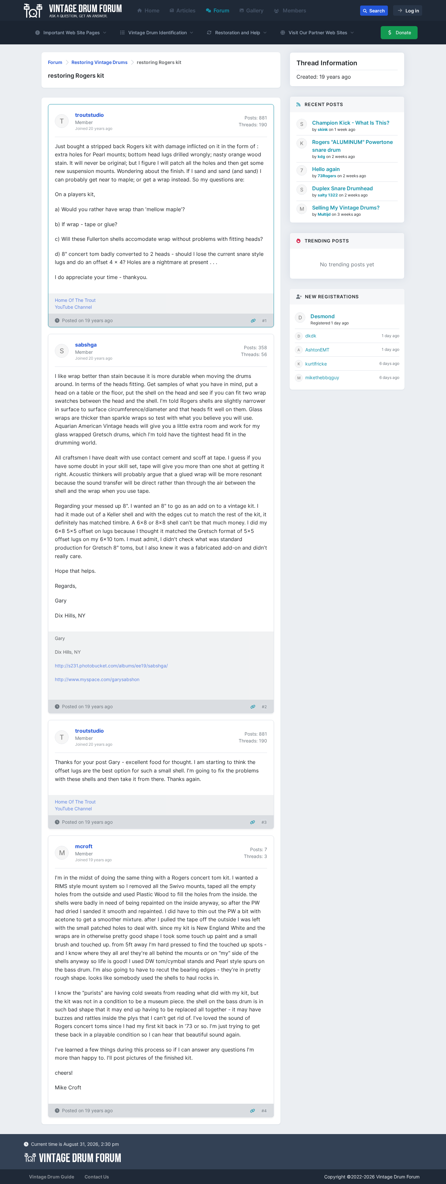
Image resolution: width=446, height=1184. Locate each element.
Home (152, 10)
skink (323, 129)
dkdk (310, 335)
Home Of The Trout (75, 300)
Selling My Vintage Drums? (346, 207)
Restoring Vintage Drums (100, 62)
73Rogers (327, 175)
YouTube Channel (73, 307)
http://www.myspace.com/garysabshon (97, 679)
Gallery (254, 10)
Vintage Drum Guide (51, 1176)
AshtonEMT (317, 349)
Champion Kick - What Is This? (351, 122)
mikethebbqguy (322, 377)
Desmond (323, 316)
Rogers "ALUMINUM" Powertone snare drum (352, 146)
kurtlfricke (316, 363)
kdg (322, 156)
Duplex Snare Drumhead (342, 188)
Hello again (326, 169)
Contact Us (97, 1176)
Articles (186, 10)
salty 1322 (328, 195)
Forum (221, 10)
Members (293, 10)
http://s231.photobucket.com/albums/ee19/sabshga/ (111, 665)
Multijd (325, 214)
